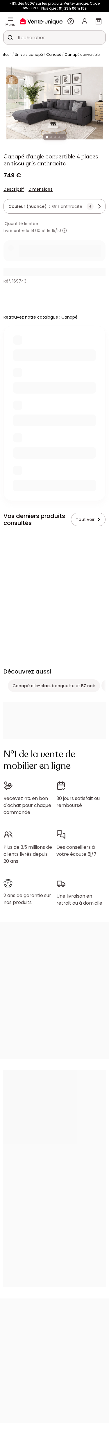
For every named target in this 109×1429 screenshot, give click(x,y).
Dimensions (40, 189)
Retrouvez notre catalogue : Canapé (40, 317)
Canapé (53, 54)
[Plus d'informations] (64, 230)
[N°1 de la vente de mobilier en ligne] (41, 21)
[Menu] (10, 18)
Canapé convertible (82, 54)
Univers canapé (29, 54)
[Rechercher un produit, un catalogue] (10, 37)
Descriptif (13, 189)
